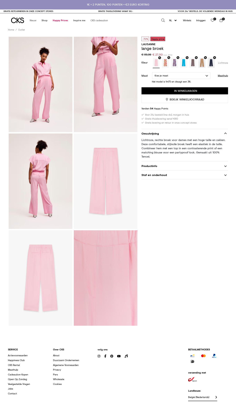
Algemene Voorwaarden (66, 365)
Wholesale (58, 379)
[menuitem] (33, 20)
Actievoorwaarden (18, 355)
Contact (12, 393)
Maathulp (13, 369)
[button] (33, 20)
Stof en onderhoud (154, 175)
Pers (55, 374)
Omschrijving (150, 133)
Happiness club (16, 360)
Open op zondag (17, 379)
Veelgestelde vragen (19, 384)
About (56, 355)
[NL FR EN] (173, 20)
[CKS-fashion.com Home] (17, 20)
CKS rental (14, 365)
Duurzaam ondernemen (66, 360)
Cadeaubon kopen (18, 374)
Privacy (57, 369)
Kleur (145, 62)
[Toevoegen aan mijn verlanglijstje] (222, 39)
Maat (144, 75)
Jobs (10, 388)
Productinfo (149, 166)
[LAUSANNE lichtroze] (156, 63)
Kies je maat (161, 75)
